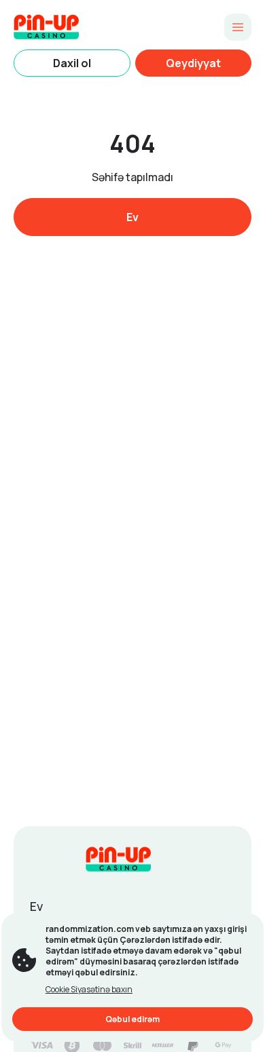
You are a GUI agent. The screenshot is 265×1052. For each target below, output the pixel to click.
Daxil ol (72, 63)
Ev (132, 217)
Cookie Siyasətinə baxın (89, 989)
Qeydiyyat (193, 63)
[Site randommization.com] (61, 27)
